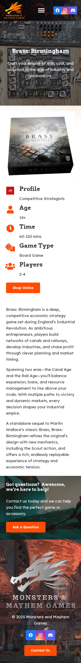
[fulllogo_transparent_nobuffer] (14, 10)
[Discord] (73, 10)
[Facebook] (57, 10)
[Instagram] (65, 10)
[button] (41, 10)
